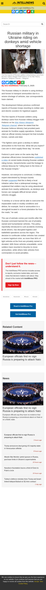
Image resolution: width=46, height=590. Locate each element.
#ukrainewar (6, 296)
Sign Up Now (13, 285)
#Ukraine (35, 296)
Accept (36, 581)
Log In (14, 8)
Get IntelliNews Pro (23, 314)
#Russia (26, 296)
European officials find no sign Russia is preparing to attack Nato (22, 358)
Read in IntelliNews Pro (23, 306)
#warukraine (17, 296)
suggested (12, 180)
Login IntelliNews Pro (26, 8)
